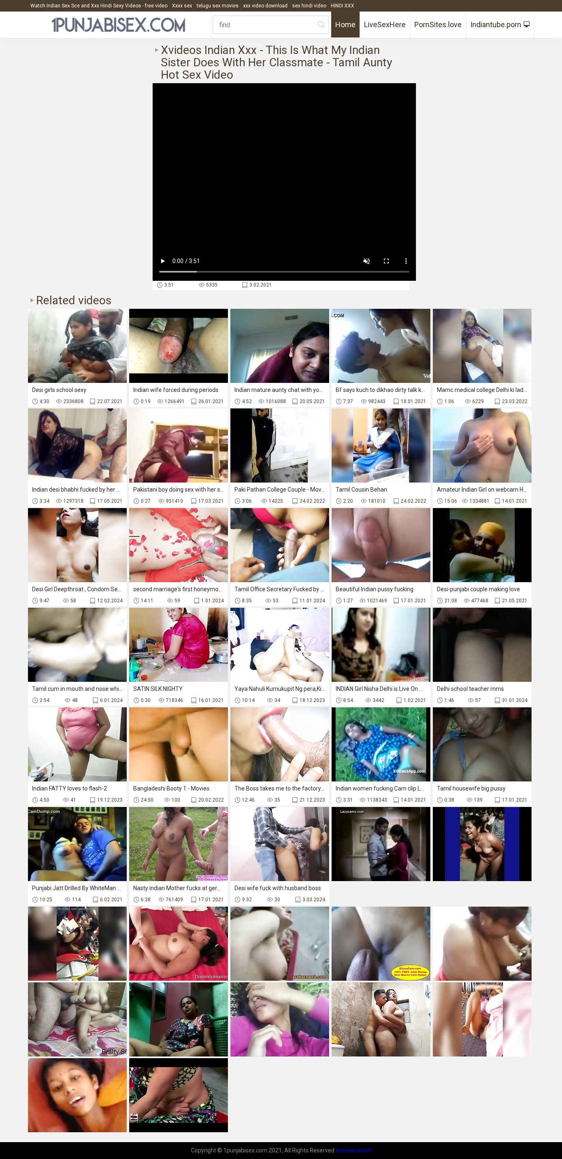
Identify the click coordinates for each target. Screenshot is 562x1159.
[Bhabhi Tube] (279, 944)
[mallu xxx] (482, 944)
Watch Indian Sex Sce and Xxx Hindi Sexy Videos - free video (98, 6)
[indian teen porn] (381, 1019)
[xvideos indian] (381, 844)
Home (345, 24)
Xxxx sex (182, 6)
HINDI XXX (342, 6)
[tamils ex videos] (178, 1019)
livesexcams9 (353, 1150)
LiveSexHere (385, 24)
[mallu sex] (178, 944)
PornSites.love (438, 24)
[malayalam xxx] (279, 1019)
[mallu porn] (77, 944)
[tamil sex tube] (482, 844)
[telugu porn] (77, 1095)
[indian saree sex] (77, 1019)
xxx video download (265, 6)
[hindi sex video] (178, 1095)
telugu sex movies (218, 6)
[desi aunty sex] (482, 1019)
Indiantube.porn (495, 24)
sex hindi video (309, 6)
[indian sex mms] (381, 944)
